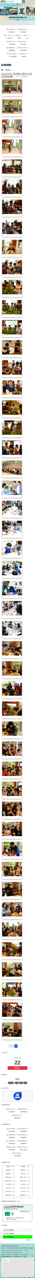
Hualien (7, 1206)
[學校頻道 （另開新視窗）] (3, 1)
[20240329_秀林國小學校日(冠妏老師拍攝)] (12, 86)
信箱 (24, 1256)
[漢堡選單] (30, 23)
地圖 (31, 1248)
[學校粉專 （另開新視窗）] (1, 1)
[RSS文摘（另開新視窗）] (5, 1)
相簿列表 (7, 65)
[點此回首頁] (17, 12)
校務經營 (8, 70)
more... (28, 1239)
